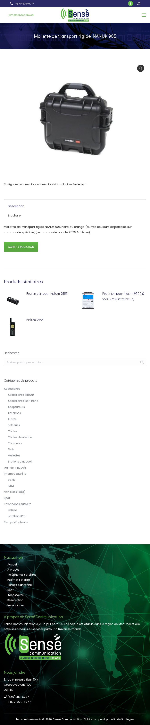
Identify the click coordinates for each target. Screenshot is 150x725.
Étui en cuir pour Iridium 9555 (47, 294)
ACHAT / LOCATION (21, 247)
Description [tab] (16, 206)
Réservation (15, 600)
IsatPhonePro (17, 516)
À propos (13, 570)
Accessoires (28, 184)
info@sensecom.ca (21, 15)
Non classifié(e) (14, 492)
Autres (12, 419)
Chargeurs (15, 443)
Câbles (12, 431)
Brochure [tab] (14, 215)
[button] (140, 68)
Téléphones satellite (17, 504)
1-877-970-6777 (24, 3)
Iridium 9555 (35, 320)
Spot (7, 498)
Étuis (11, 449)
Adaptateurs (16, 407)
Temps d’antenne (16, 522)
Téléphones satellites (21, 575)
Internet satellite (15, 474)
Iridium (67, 184)
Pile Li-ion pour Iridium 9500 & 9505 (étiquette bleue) (123, 296)
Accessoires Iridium (49, 184)
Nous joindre (15, 605)
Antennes (14, 413)
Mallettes (79, 184)
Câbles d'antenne (20, 437)
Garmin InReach (15, 468)
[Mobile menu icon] (143, 15)
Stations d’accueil (20, 461)
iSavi (11, 486)
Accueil (12, 564)
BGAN (11, 480)
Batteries (14, 425)
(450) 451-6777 (18, 697)
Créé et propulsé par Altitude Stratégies (109, 719)
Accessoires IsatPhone (23, 401)
